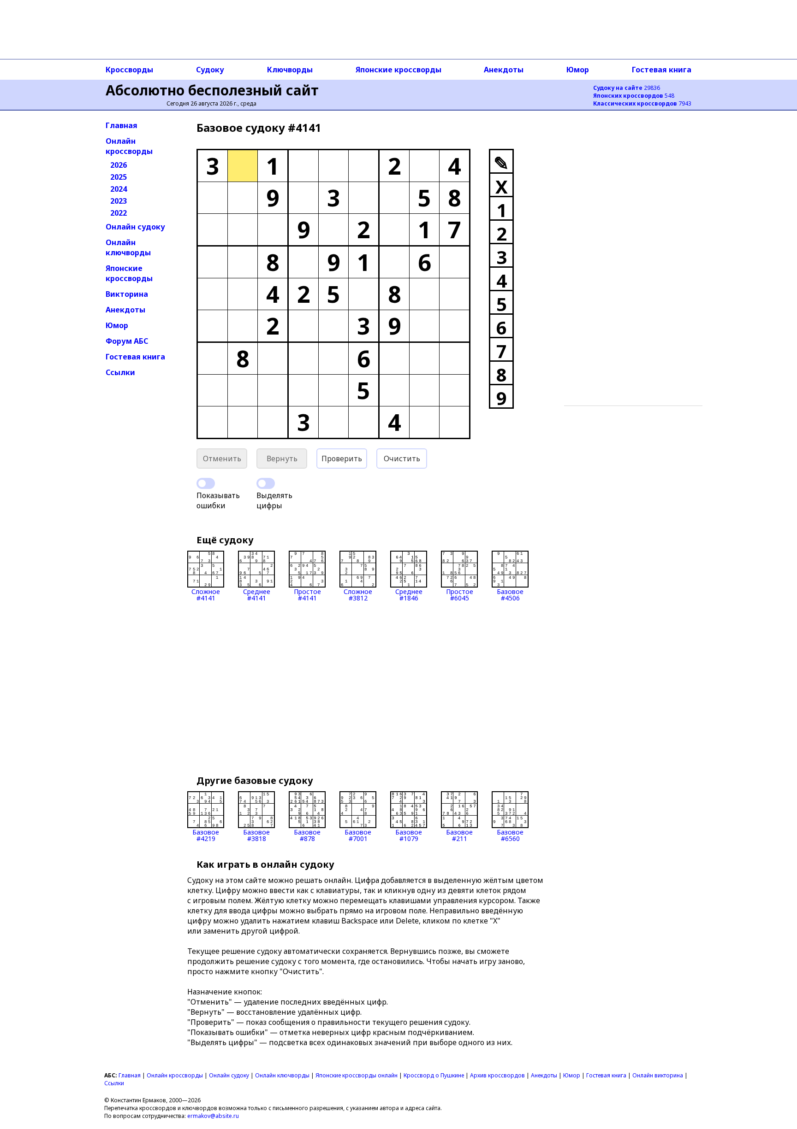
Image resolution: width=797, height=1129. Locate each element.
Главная (121, 125)
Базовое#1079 (408, 835)
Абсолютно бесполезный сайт (212, 90)
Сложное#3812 (358, 594)
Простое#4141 (307, 594)
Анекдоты (503, 70)
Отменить (222, 458)
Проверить (341, 458)
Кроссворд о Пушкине (434, 1075)
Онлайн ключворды (128, 247)
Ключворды (290, 70)
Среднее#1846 (408, 594)
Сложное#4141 (205, 594)
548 (633, 96)
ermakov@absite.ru (213, 1116)
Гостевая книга (661, 70)
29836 (626, 88)
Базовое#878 (307, 835)
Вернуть (282, 458)
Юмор (577, 70)
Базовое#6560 (510, 835)
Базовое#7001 (358, 835)
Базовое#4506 (510, 594)
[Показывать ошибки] (205, 483)
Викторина (127, 294)
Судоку (210, 70)
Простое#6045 (459, 594)
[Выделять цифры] (265, 483)
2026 (118, 165)
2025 (118, 177)
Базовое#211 (459, 835)
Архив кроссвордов (497, 1075)
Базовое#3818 (256, 835)
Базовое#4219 (205, 835)
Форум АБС (127, 341)
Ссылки (120, 372)
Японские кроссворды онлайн (356, 1075)
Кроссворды (129, 70)
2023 (118, 201)
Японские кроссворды (398, 70)
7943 (642, 103)
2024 (118, 189)
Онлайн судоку (135, 227)
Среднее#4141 (256, 594)
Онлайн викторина (657, 1075)
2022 (118, 213)
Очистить (402, 458)
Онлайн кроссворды (129, 146)
